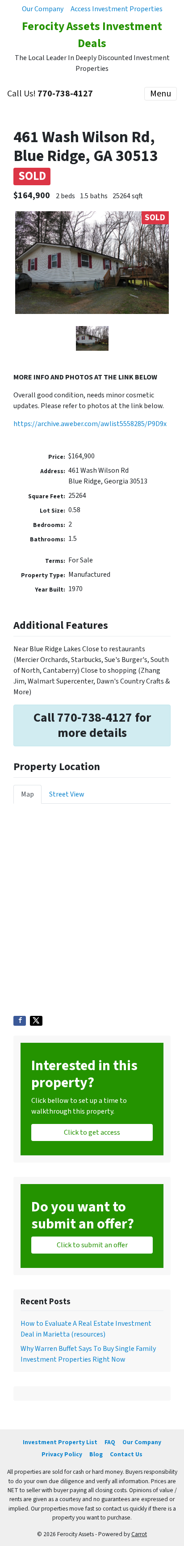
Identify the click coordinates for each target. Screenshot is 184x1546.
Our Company (42, 9)
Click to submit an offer (92, 1245)
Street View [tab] (66, 794)
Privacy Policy (62, 1454)
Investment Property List (60, 1442)
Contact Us (126, 1454)
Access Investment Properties (117, 9)
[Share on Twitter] (36, 1021)
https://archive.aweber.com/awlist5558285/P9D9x (90, 424)
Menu (160, 93)
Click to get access (92, 1132)
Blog (96, 1454)
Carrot (139, 1534)
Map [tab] (27, 794)
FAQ (110, 1442)
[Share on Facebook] (19, 1021)
